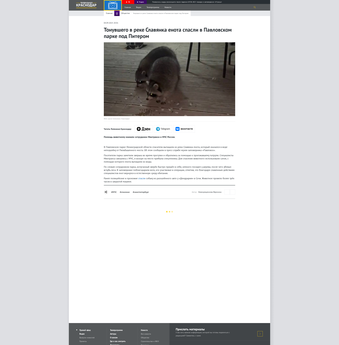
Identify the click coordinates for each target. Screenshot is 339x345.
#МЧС (114, 192)
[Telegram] (163, 129)
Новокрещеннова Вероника (209, 192)
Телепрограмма (153, 7)
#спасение (125, 192)
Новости (167, 7)
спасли (141, 178)
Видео (138, 7)
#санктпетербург (141, 192)
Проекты (83, 341)
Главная (127, 7)
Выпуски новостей (87, 337)
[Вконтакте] (184, 129)
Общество (145, 337)
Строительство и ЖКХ (150, 341)
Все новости (146, 334)
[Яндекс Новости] (143, 129)
